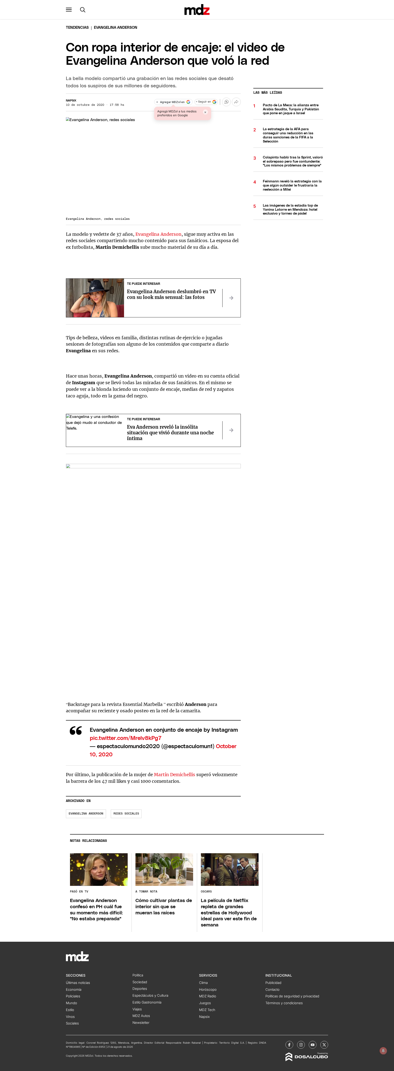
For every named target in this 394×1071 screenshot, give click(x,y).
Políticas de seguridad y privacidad (292, 996)
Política (137, 975)
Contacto (272, 990)
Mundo (71, 1003)
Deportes (139, 989)
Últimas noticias (78, 983)
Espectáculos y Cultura (150, 995)
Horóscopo (208, 990)
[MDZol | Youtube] (312, 1044)
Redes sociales (126, 813)
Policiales (73, 996)
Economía (73, 990)
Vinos (70, 1017)
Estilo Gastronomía (146, 1002)
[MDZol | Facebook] (289, 1044)
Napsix (71, 100)
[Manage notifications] (383, 1050)
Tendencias (77, 27)
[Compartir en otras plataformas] (236, 102)
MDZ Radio (207, 996)
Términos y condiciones (284, 1003)
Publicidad (273, 983)
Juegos (205, 1003)
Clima (203, 983)
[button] (69, 10)
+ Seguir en (203, 101)
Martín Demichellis (174, 774)
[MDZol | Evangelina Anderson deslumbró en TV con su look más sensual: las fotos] (231, 298)
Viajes (137, 1009)
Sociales (72, 1023)
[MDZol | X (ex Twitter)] (324, 1044)
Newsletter (140, 1023)
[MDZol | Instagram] (301, 1044)
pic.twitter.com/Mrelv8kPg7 (125, 738)
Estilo (70, 1010)
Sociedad (139, 982)
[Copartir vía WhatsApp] (226, 102)
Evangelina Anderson (158, 234)
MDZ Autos (141, 1016)
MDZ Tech (207, 1010)
